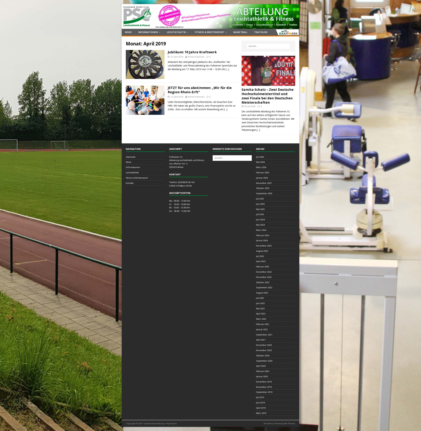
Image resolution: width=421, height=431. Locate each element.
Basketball (240, 32)
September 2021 (264, 334)
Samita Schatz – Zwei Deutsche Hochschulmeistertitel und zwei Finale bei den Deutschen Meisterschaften (268, 96)
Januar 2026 (262, 177)
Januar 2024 (262, 240)
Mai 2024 (260, 224)
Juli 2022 (260, 297)
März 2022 (261, 318)
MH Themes (289, 423)
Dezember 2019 (264, 381)
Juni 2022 (260, 303)
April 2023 (261, 261)
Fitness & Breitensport (209, 32)
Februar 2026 (262, 172)
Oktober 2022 (262, 282)
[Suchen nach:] (268, 46)
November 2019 (264, 386)
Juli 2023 (260, 256)
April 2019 (261, 407)
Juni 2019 (260, 402)
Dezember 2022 (264, 271)
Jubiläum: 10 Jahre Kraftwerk (192, 52)
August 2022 (262, 292)
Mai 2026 (260, 161)
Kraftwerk (287, 32)
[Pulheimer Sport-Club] (210, 26)
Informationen (148, 32)
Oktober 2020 (262, 355)
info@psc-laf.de (184, 185)
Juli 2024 (260, 214)
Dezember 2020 (264, 345)
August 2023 (262, 250)
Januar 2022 (262, 329)
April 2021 (261, 339)
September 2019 (264, 392)
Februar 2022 (262, 324)
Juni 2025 (260, 203)
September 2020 (264, 360)
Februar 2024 (262, 235)
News (128, 32)
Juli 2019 (260, 397)
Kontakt (130, 183)
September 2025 (264, 193)
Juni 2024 (260, 219)
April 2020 (261, 365)
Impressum (171, 423)
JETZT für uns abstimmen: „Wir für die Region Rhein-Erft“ (200, 90)
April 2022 (261, 313)
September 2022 (264, 287)
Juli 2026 (260, 156)
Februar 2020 (262, 371)
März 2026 (261, 167)
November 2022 (264, 277)
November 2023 (264, 245)
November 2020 (264, 350)
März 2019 (261, 413)
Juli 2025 (260, 198)
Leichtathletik (176, 32)
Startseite (131, 156)
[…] (227, 69)
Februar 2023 (262, 266)
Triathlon (260, 32)
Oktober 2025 (262, 188)
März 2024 (261, 230)
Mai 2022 (260, 308)
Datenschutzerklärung (154, 423)
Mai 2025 (260, 209)
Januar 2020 (262, 376)
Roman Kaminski (196, 56)
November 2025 (264, 183)
